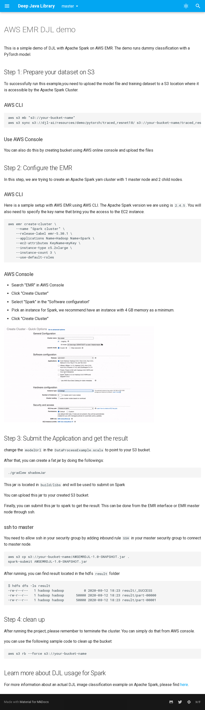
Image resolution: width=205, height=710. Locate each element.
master (68, 6)
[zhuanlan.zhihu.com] (198, 702)
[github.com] (171, 702)
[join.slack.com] (189, 702)
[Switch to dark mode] (186, 6)
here (184, 684)
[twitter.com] (180, 702)
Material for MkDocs (34, 702)
